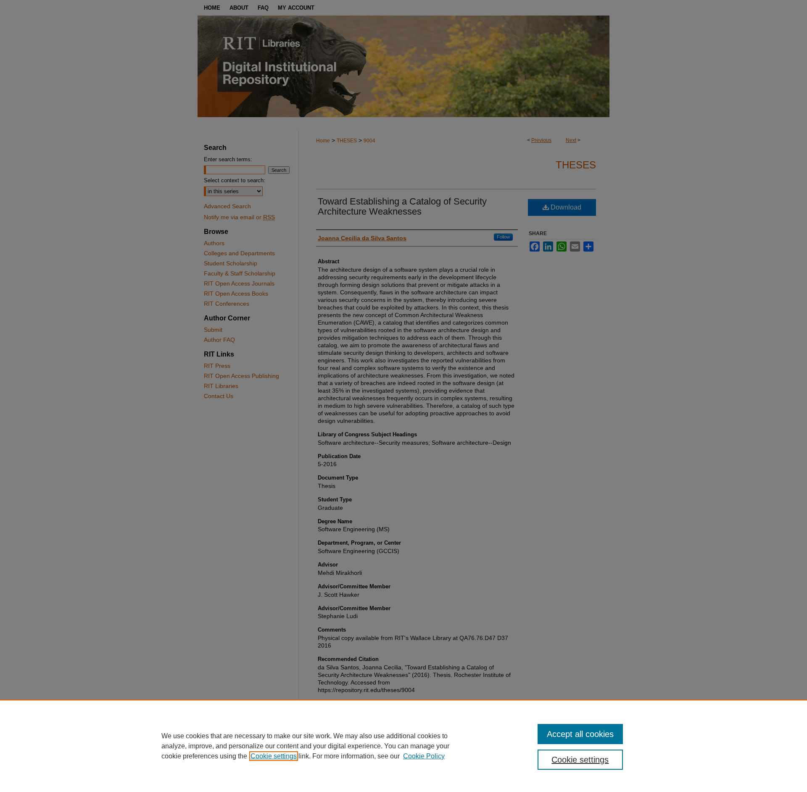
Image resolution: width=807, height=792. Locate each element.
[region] (403, 746)
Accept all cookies (580, 734)
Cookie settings (274, 756)
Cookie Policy (424, 756)
